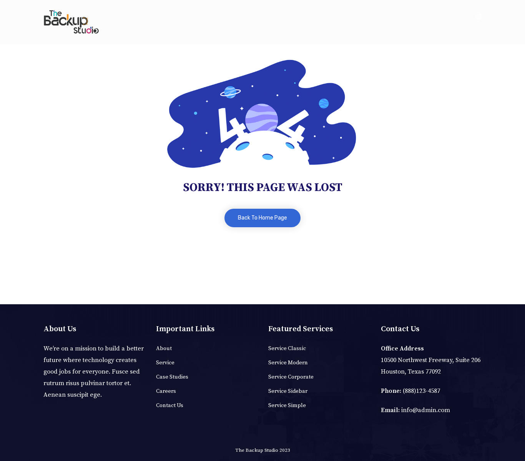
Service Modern (288, 362)
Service (165, 362)
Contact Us (169, 405)
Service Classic (287, 348)
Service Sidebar (287, 391)
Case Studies (172, 377)
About (164, 348)
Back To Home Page (262, 218)
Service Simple (287, 405)
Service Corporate (291, 377)
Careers (166, 391)
